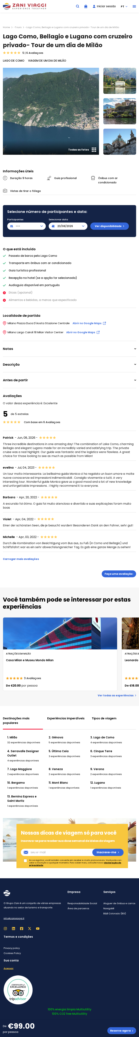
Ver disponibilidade (108, 226)
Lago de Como (13, 61)
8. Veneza (56, 769)
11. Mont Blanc (58, 783)
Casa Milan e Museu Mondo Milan (30, 660)
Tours (18, 27)
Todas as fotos (78, 149)
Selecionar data (58, 219)
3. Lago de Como (102, 737)
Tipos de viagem (104, 718)
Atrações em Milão (18, 653)
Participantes (15, 219)
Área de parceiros (78, 908)
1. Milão (12, 737)
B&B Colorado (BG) (114, 913)
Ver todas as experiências (116, 695)
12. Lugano (97, 783)
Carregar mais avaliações (21, 559)
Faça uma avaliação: (119, 574)
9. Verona (97, 769)
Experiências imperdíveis (66, 718)
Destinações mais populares (16, 720)
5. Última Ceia (59, 751)
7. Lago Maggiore (19, 769)
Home (6, 27)
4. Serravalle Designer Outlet (23, 753)
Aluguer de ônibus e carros (119, 903)
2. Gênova (56, 737)
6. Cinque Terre (101, 751)
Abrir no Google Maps (87, 323)
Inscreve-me (106, 852)
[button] (134, 6)
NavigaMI (108, 908)
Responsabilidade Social (82, 903)
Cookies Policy (12, 953)
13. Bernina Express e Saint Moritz (22, 799)
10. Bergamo (16, 783)
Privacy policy (12, 948)
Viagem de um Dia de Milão (47, 61)
